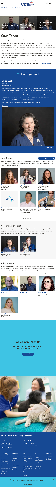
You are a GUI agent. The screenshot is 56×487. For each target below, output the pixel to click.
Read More (5, 106)
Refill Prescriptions (27, 464)
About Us (3, 456)
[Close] (53, 479)
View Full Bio (49, 147)
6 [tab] (32, 218)
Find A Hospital (4, 461)
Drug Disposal (49, 456)
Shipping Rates (38, 466)
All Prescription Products (38, 457)
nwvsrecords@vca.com (44, 63)
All (46, 158)
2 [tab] (25, 218)
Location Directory (5, 463)
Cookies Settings (27, 484)
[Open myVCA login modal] (47, 3)
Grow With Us (4, 473)
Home (2, 12)
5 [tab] (30, 218)
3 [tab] (27, 218)
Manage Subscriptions (26, 461)
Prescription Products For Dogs (39, 460)
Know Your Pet (15, 467)
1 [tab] (23, 218)
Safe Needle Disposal (50, 459)
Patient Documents (27, 466)
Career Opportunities (5, 471)
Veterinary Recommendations (27, 472)
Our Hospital (15, 456)
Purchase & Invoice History (27, 469)
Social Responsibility (5, 468)
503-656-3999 (8, 447)
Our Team (14, 460)
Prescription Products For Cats (38, 463)
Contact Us (3, 459)
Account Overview (27, 456)
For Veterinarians (15, 465)
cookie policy (14, 480)
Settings (25, 475)
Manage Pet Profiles (27, 458)
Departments (15, 458)
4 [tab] (29, 218)
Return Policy (37, 468)
